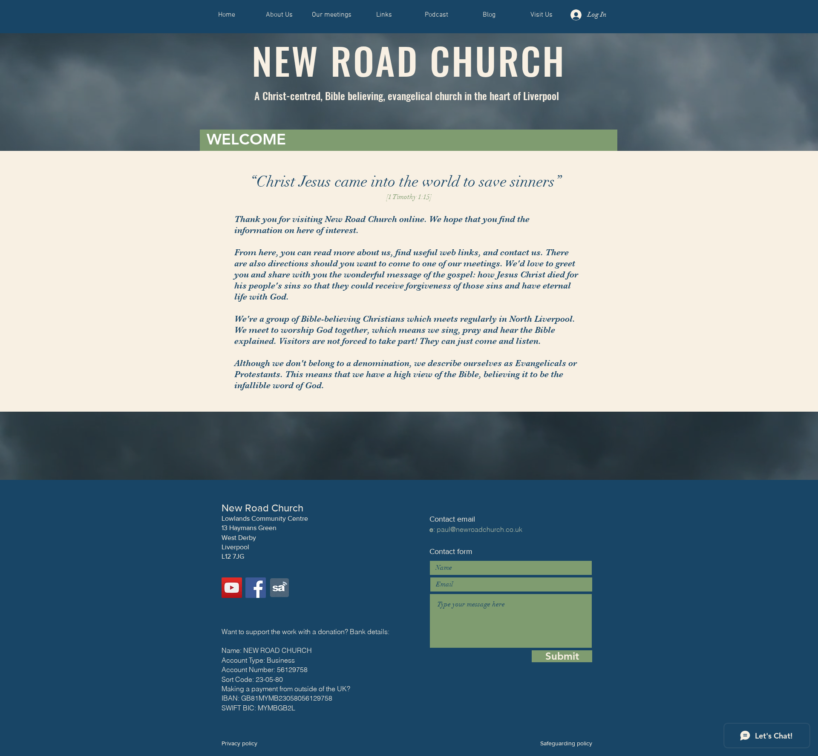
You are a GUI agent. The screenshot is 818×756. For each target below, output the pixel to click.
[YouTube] (232, 587)
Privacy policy (239, 743)
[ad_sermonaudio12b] (279, 587)
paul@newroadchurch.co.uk (479, 529)
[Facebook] (255, 587)
